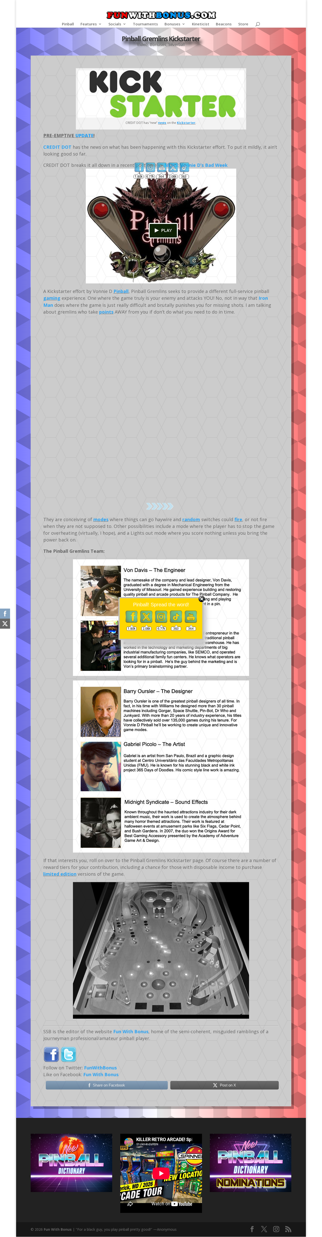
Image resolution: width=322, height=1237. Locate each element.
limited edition (59, 874)
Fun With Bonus (130, 1031)
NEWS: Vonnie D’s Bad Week (196, 165)
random (191, 519)
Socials (114, 24)
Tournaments (145, 24)
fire (238, 519)
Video (142, 44)
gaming (51, 298)
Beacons (224, 24)
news (162, 123)
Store (243, 24)
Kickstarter (186, 123)
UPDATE (84, 135)
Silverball (176, 44)
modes (100, 519)
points (106, 312)
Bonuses (172, 24)
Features (88, 24)
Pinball (68, 24)
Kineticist (200, 24)
